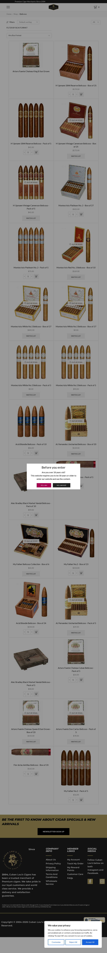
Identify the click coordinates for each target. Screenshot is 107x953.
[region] (73, 934)
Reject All (73, 942)
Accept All (90, 942)
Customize (56, 942)
